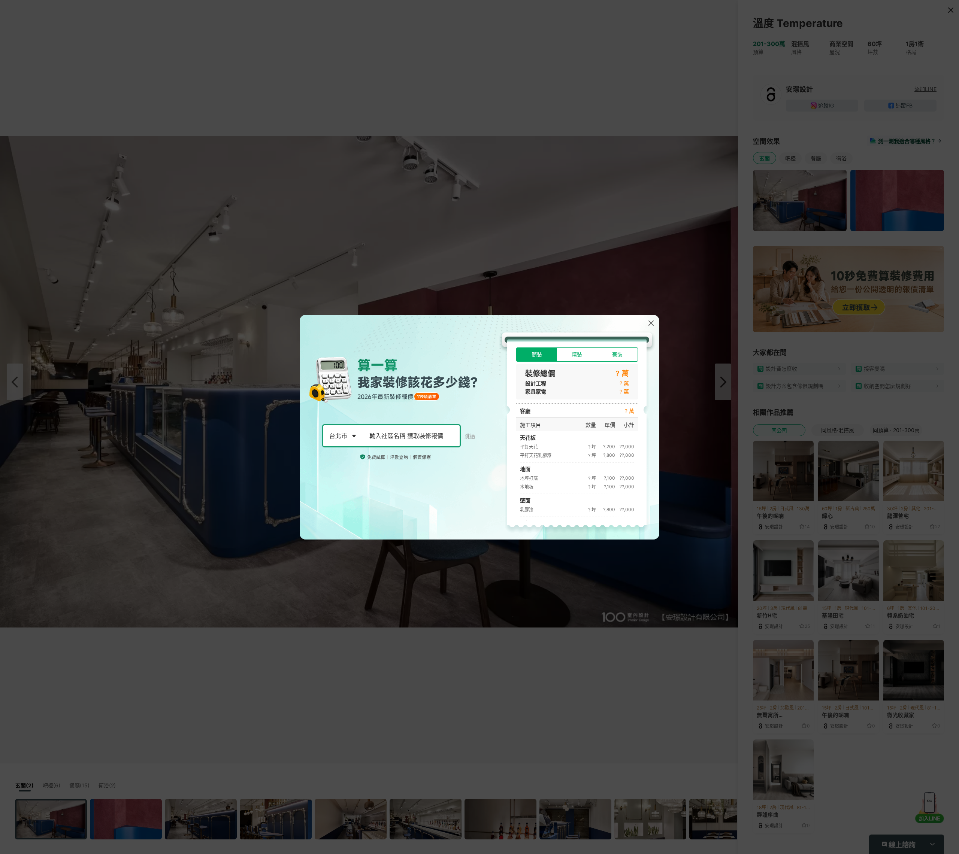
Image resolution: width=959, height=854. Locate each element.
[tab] (536, 354)
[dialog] (479, 427)
